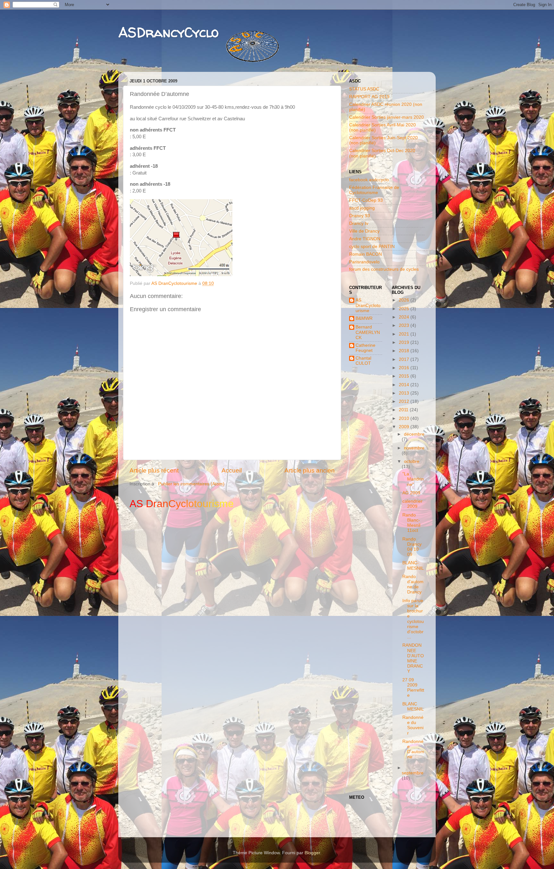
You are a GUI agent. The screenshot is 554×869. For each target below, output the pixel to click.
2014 (404, 384)
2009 (404, 426)
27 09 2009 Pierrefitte (413, 687)
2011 (404, 409)
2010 (404, 418)
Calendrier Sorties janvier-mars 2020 (386, 117)
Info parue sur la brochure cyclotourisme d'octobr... (413, 618)
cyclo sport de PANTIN (372, 246)
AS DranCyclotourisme (368, 305)
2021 (404, 334)
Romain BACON (365, 254)
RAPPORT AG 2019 (369, 96)
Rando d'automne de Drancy (413, 584)
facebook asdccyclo (369, 179)
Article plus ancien (309, 470)
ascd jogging (362, 208)
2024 (404, 317)
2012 (404, 401)
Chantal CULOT (363, 361)
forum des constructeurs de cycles (384, 269)
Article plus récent (154, 470)
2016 (404, 367)
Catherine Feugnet (365, 348)
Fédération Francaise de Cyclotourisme (374, 190)
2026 (404, 300)
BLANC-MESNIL (413, 565)
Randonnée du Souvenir (413, 725)
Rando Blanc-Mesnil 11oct (411, 523)
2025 (404, 308)
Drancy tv (358, 223)
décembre (414, 434)
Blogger (312, 852)
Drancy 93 (359, 215)
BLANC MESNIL (413, 706)
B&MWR (364, 318)
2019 (404, 342)
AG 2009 (411, 492)
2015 (404, 376)
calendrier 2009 (412, 504)
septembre (413, 773)
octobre (411, 461)
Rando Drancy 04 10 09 (412, 547)
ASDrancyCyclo (168, 32)
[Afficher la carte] (181, 274)
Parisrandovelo (364, 262)
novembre (414, 448)
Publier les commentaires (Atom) (191, 483)
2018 (404, 350)
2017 (404, 359)
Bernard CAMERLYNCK (368, 332)
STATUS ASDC (364, 89)
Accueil (232, 470)
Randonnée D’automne (413, 749)
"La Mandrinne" (413, 479)
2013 (404, 393)
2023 (404, 325)
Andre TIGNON (364, 238)
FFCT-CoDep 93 (366, 200)
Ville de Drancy (364, 231)
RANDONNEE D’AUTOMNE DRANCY (413, 658)
